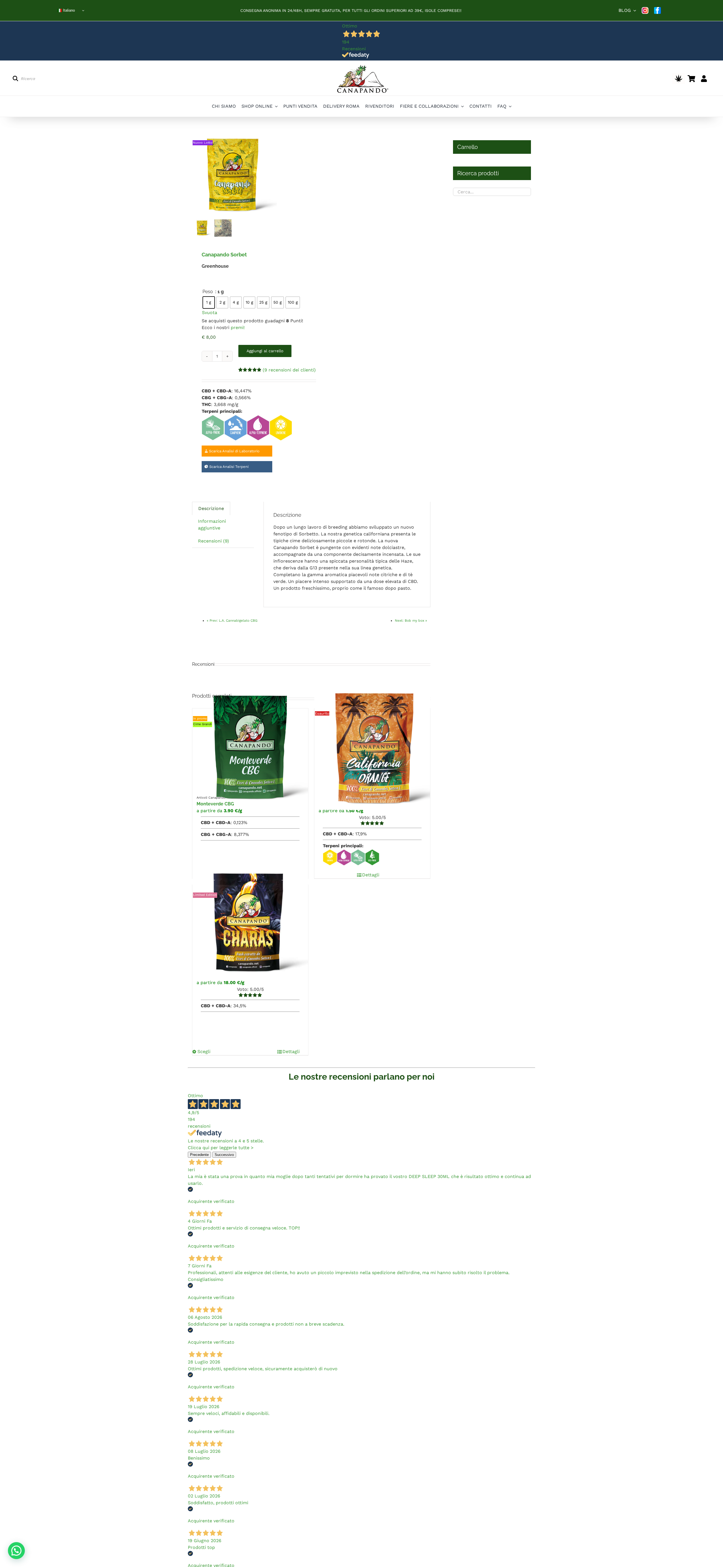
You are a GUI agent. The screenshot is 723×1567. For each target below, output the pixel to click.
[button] (16, 1550)
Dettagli (370, 874)
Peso (207, 291)
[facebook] (657, 10)
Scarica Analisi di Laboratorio (234, 451)
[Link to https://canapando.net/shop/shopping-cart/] (691, 78)
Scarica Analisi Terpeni (228, 466)
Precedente (199, 1155)
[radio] (208, 302)
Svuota (209, 312)
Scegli (203, 1051)
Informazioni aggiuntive (212, 524)
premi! (238, 327)
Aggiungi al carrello (265, 351)
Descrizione (211, 508)
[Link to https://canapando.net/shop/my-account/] (704, 78)
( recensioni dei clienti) (289, 370)
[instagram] (645, 10)
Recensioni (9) (213, 541)
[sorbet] (234, 175)
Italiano (68, 10)
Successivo (224, 1155)
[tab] (211, 508)
